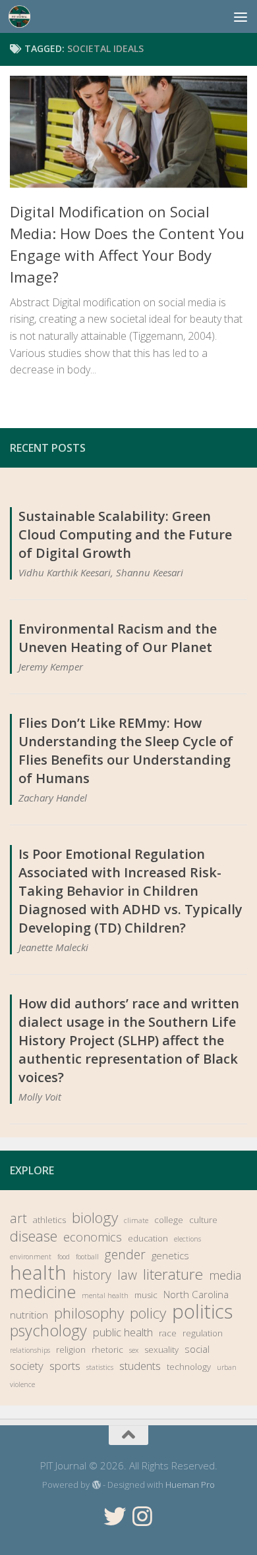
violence (22, 1384)
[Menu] (240, 16)
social (197, 1348)
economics (92, 1237)
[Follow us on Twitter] (114, 1516)
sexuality (161, 1349)
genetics (170, 1255)
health (38, 1272)
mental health (105, 1295)
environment (30, 1256)
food (63, 1256)
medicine (43, 1291)
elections (187, 1238)
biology (95, 1218)
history (91, 1275)
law (127, 1275)
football (87, 1256)
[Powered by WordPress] (96, 1485)
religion (71, 1349)
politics (202, 1311)
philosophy (89, 1313)
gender (125, 1255)
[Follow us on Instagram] (142, 1516)
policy (148, 1313)
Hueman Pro (190, 1484)
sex (133, 1350)
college (168, 1220)
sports (64, 1365)
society (26, 1365)
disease (33, 1236)
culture (203, 1220)
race (168, 1333)
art (18, 1218)
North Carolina (196, 1294)
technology (189, 1367)
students (140, 1365)
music (145, 1295)
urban (227, 1367)
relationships (30, 1350)
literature (173, 1274)
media (225, 1275)
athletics (49, 1220)
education (148, 1238)
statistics (99, 1367)
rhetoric (107, 1349)
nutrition (29, 1314)
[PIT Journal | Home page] (23, 16)
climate (136, 1220)
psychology (48, 1330)
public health (123, 1332)
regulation (203, 1333)
